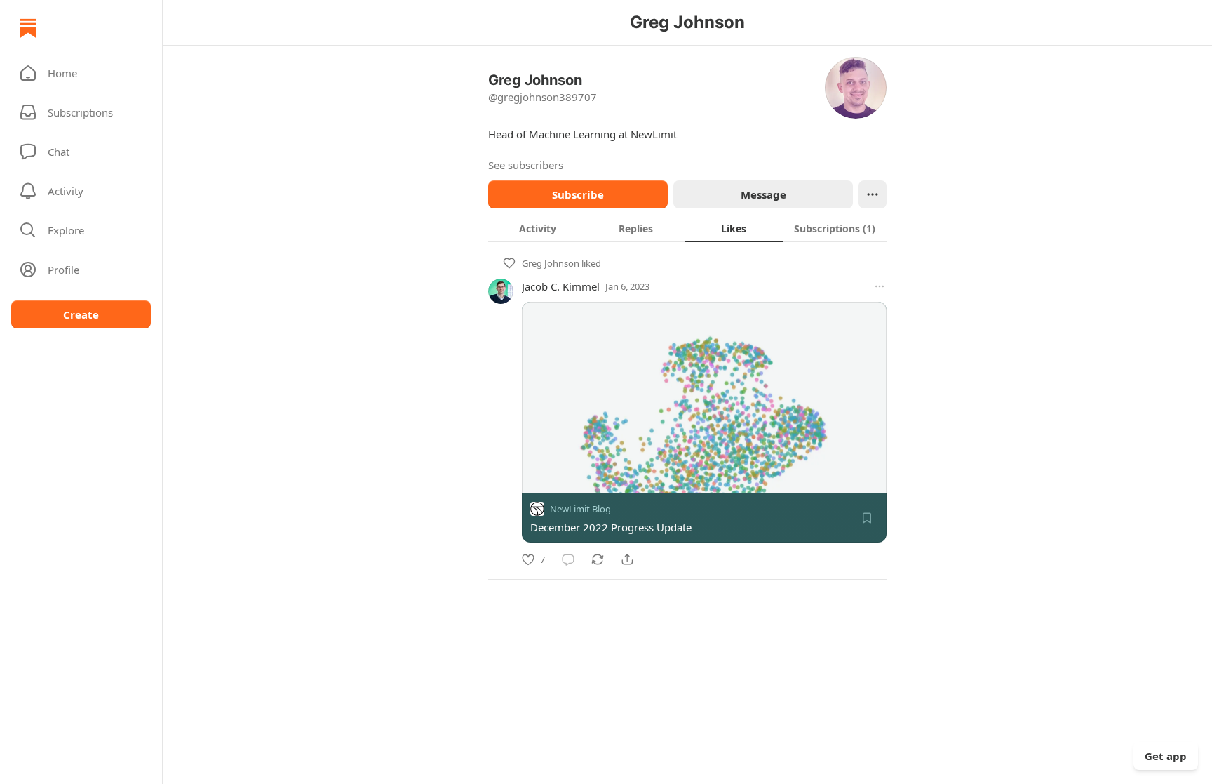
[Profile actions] (872, 194)
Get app (1166, 756)
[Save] (867, 518)
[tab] (537, 228)
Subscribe (578, 194)
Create (81, 314)
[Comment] (568, 559)
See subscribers (525, 165)
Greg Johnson (550, 263)
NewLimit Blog (580, 509)
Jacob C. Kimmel (561, 286)
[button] (81, 73)
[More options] (879, 286)
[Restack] (598, 559)
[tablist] (687, 228)
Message (763, 194)
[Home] (28, 28)
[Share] (627, 559)
